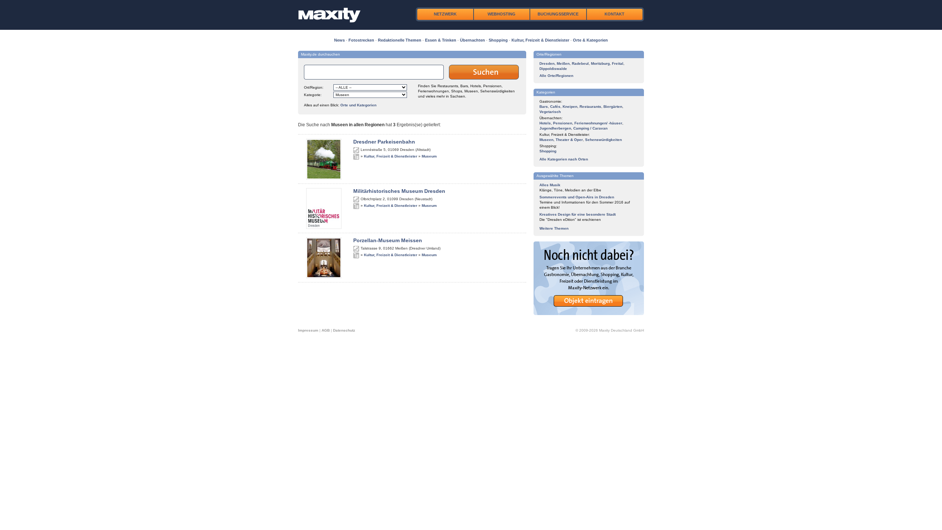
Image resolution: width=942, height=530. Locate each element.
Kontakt (614, 14)
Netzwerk (445, 14)
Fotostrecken (361, 40)
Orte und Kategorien (358, 105)
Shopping (498, 40)
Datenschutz (344, 330)
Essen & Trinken (440, 40)
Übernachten (472, 40)
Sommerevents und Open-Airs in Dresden (576, 197)
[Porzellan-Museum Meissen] (323, 276)
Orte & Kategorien (590, 40)
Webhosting (502, 14)
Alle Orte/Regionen (556, 76)
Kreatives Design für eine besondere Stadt (577, 214)
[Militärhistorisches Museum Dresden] (323, 227)
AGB (326, 330)
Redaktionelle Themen (399, 40)
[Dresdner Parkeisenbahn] (323, 178)
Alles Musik (549, 185)
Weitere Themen (554, 228)
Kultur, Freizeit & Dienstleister (540, 40)
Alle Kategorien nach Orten (563, 159)
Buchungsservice (558, 14)
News (339, 40)
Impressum (308, 330)
